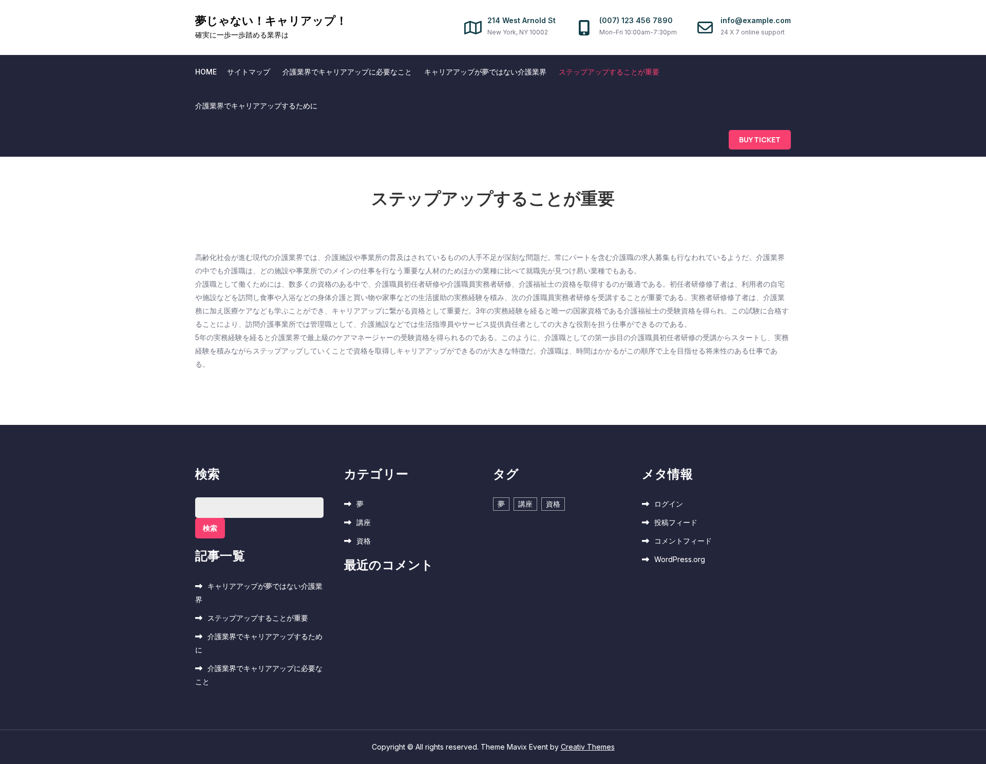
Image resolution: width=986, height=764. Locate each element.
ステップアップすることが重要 (609, 71)
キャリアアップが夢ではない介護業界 (485, 71)
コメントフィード (683, 540)
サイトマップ (248, 71)
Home (206, 71)
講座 (363, 522)
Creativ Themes (588, 746)
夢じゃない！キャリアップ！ (271, 20)
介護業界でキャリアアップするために (256, 105)
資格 (363, 540)
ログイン (668, 503)
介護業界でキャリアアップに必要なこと (347, 71)
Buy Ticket (760, 139)
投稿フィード (675, 522)
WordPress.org (679, 559)
